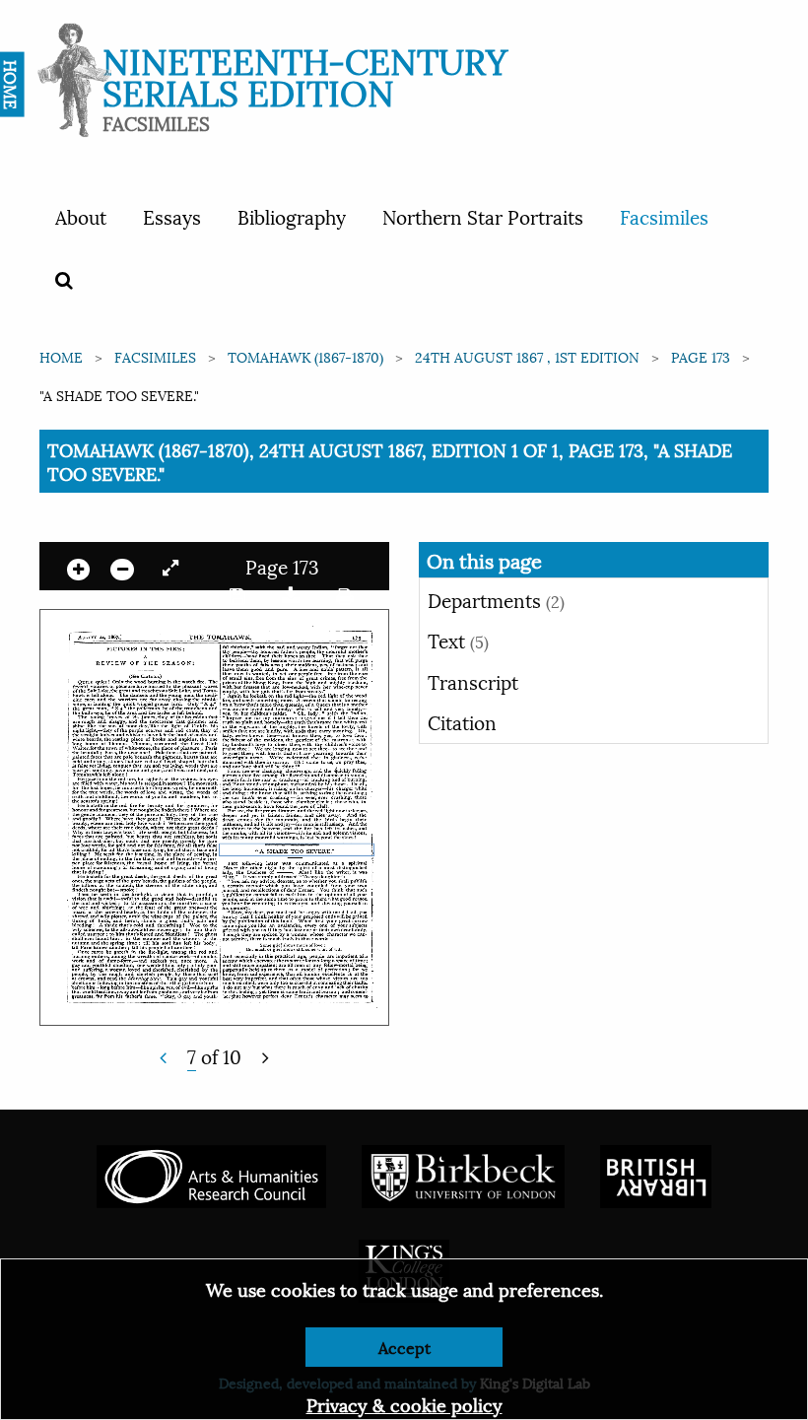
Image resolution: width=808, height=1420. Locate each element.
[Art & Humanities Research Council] (211, 1174)
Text (458, 639)
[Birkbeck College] (463, 1174)
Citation (462, 721)
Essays (172, 216)
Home (61, 356)
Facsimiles (664, 216)
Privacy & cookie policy (404, 1403)
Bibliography (291, 216)
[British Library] (655, 1174)
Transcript (473, 681)
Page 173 (700, 356)
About (80, 216)
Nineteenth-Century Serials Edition (304, 74)
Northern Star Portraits (482, 216)
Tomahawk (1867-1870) (305, 356)
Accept (404, 1346)
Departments (496, 599)
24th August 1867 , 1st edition (527, 356)
